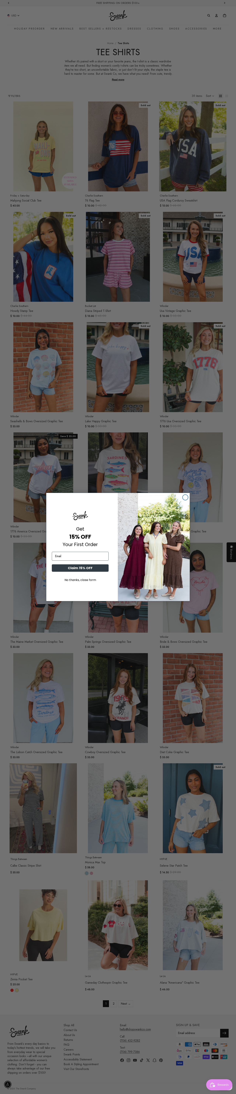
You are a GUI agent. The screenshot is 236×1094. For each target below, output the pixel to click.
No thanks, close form (80, 580)
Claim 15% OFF (80, 568)
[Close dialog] (185, 497)
